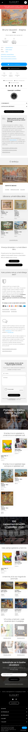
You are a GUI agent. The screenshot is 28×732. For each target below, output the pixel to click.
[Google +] (15, 86)
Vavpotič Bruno (9, 47)
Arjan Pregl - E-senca (7, 446)
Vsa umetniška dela (13, 240)
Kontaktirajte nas (6, 152)
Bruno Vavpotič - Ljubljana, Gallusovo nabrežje (20, 204)
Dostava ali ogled (6, 311)
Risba (7, 51)
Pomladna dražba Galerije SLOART (14, 425)
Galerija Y (14, 703)
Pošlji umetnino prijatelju (14, 82)
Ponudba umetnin (7, 638)
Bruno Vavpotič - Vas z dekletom (7, 205)
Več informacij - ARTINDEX (14, 539)
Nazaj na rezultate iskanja (14, 111)
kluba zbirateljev (13, 139)
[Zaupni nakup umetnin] (7, 647)
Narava (10, 49)
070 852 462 (10, 332)
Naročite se (14, 679)
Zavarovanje (14, 311)
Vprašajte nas (14, 395)
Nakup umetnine (5, 309)
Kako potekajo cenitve (7, 351)
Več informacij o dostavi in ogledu (9, 150)
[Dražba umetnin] (21, 647)
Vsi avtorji (22, 189)
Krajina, (7, 49)
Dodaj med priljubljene (9, 80)
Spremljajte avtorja (14, 189)
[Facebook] (6, 86)
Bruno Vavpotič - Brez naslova (7, 225)
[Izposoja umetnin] (21, 630)
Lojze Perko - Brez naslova (7, 585)
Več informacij (23, 730)
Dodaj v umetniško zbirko (19, 80)
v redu (24, 727)
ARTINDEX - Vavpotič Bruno (7, 54)
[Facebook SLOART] (12, 699)
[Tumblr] (21, 86)
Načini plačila (13, 309)
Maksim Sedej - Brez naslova (7, 603)
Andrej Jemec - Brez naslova (21, 603)
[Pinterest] (18, 86)
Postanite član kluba (14, 265)
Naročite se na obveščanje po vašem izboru (14, 684)
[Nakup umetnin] (7, 630)
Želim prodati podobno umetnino (8, 58)
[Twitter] (9, 86)
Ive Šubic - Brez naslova (21, 585)
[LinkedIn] (12, 86)
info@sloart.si (8, 330)
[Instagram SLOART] (16, 699)
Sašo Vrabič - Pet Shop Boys (21, 443)
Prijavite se (14, 261)
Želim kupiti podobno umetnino (8, 56)
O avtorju (7, 189)
